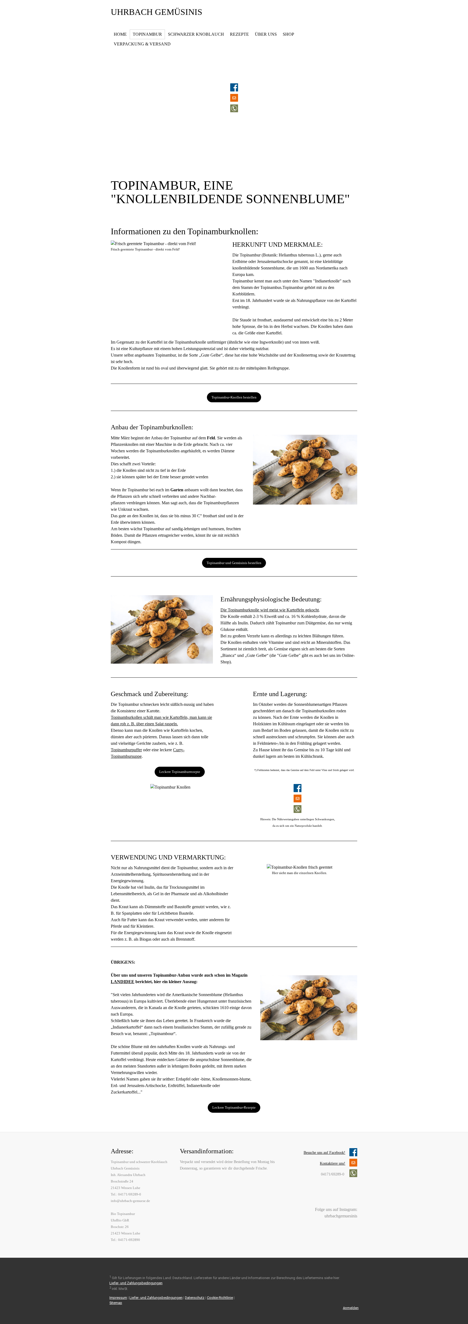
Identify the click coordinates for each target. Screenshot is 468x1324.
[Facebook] (345, 1197)
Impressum (118, 1298)
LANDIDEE (122, 981)
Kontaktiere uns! (332, 1163)
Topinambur (147, 34)
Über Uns (266, 34)
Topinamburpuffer (126, 749)
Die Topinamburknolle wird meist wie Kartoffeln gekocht (269, 610)
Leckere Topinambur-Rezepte (234, 1107)
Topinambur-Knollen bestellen (234, 397)
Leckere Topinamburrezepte (179, 772)
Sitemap (115, 1303)
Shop (288, 34)
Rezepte (239, 34)
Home (120, 34)
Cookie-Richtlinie (220, 1298)
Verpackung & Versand (142, 44)
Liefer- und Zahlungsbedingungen (135, 1283)
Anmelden (351, 1308)
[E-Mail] (353, 1197)
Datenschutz (194, 1298)
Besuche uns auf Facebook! (324, 1153)
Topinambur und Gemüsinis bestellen (234, 563)
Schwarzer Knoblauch (196, 34)
